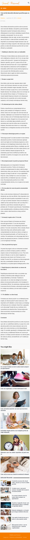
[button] (3, 8)
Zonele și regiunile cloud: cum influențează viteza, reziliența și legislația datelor (20, 504)
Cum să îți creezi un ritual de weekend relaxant (15, 474)
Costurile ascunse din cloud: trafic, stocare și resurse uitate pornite (20, 482)
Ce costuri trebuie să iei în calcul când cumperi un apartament (19, 497)
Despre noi (5, 537)
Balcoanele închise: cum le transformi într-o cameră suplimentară (19, 526)
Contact (25, 537)
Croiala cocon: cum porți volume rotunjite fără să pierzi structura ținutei (20, 490)
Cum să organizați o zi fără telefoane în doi (14, 388)
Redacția (3, 18)
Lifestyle (19, 18)
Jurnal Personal (16, 535)
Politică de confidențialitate (16, 537)
